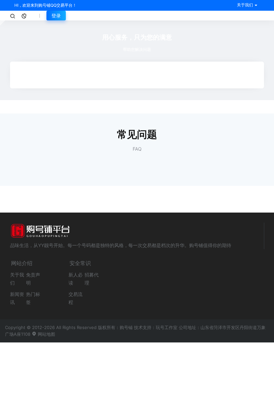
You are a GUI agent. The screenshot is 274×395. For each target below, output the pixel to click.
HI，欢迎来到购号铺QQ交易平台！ (45, 5)
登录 (56, 15)
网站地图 (45, 334)
